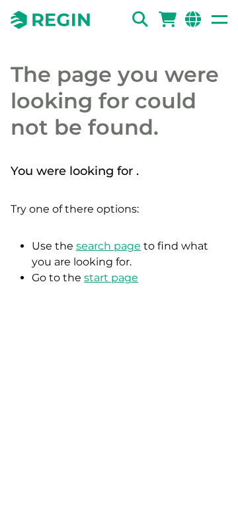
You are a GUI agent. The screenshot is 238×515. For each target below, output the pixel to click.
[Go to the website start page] (50, 20)
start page (111, 277)
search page (108, 246)
